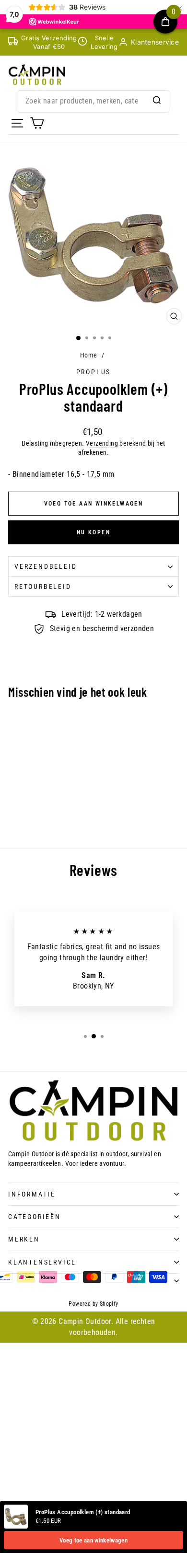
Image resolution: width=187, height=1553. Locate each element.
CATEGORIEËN (34, 1216)
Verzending (102, 443)
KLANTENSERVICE (42, 1262)
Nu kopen (93, 532)
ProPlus (93, 372)
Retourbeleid (42, 586)
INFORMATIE (32, 1194)
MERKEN (24, 1239)
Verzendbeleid (45, 566)
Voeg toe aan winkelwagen (93, 1540)
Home (88, 355)
